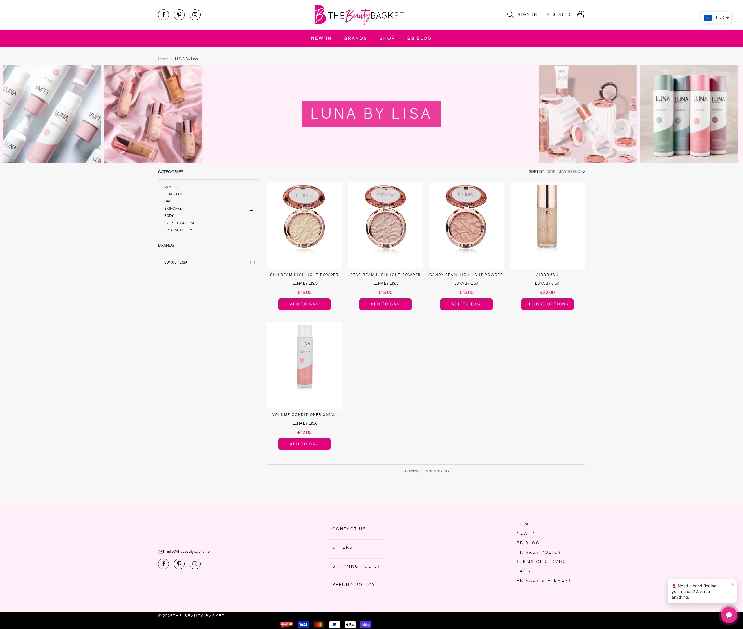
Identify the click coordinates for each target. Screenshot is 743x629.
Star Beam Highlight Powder (385, 275)
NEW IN (321, 38)
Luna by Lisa (175, 262)
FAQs (524, 571)
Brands (355, 38)
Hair (168, 201)
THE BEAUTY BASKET (199, 615)
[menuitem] (321, 38)
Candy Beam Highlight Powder (466, 275)
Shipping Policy (356, 566)
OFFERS (342, 547)
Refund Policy (353, 584)
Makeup (171, 187)
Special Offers (178, 230)
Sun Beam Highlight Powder (304, 275)
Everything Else (179, 223)
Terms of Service (542, 561)
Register (558, 14)
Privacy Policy (539, 552)
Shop (387, 38)
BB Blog (419, 38)
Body (169, 215)
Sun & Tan (173, 194)
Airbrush (547, 275)
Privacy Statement (544, 580)
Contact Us (349, 528)
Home (524, 524)
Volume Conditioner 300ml (304, 414)
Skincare (173, 208)
